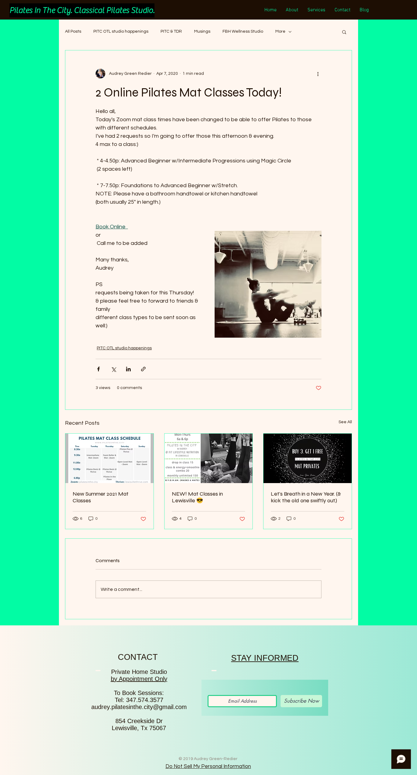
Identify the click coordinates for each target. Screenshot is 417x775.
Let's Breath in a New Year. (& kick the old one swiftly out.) (306, 497)
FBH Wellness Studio (243, 31)
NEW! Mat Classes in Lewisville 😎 (197, 497)
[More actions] (317, 73)
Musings (202, 31)
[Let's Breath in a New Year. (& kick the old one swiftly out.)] (307, 458)
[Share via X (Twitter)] (113, 369)
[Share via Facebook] (98, 369)
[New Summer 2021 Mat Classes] (109, 458)
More (280, 31)
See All (345, 422)
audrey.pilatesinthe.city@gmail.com (139, 707)
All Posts (73, 31)
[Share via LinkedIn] (128, 369)
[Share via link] (143, 369)
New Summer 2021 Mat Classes (101, 497)
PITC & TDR (171, 31)
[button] (344, 31)
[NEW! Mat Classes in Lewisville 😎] (209, 458)
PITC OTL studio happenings (120, 31)
